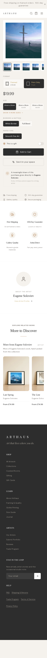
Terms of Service (28, 599)
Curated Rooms (13, 471)
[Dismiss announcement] (45, 4)
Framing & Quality (14, 503)
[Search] (31, 13)
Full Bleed (26, 123)
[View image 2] (17, 67)
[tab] (13, 83)
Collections (11, 466)
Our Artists (11, 535)
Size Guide (11, 512)
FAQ (8, 592)
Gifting (9, 475)
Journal (9, 517)
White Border (11, 123)
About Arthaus (12, 498)
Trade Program (12, 549)
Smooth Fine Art (12, 136)
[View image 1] (7, 67)
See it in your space (25, 162)
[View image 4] (35, 67)
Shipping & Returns (20, 592)
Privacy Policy (12, 606)
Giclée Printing (12, 507)
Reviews (9, 544)
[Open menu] (42, 13)
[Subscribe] (37, 576)
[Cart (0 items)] (36, 13)
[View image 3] (26, 67)
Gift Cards (10, 480)
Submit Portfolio (13, 539)
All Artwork (10, 461)
